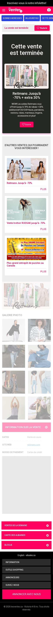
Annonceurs (12, 577)
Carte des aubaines (14, 535)
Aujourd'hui (31, 18)
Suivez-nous (12, 585)
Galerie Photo (12, 315)
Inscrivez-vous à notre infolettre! (26, 3)
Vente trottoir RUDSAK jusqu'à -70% (26, 223)
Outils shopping (14, 570)
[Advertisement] (26, 485)
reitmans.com (33, 445)
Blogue (8, 545)
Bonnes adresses (12, 18)
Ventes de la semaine (15, 525)
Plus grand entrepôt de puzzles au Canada (25, 264)
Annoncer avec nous (26, 594)
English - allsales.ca (26, 555)
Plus (43, 189)
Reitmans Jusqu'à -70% (19, 183)
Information (12, 562)
